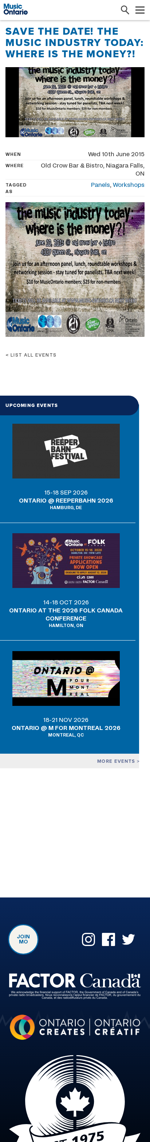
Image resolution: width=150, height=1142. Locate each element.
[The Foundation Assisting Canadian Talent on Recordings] (75, 987)
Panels (100, 185)
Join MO (23, 939)
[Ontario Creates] (75, 1028)
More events (117, 761)
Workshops (129, 185)
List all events (34, 355)
